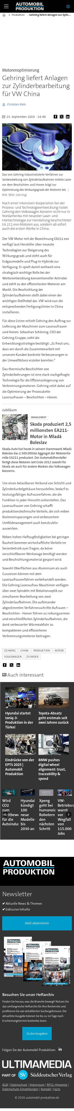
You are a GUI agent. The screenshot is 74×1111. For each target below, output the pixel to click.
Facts (56, 1089)
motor (59, 650)
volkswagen (13, 656)
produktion (41, 650)
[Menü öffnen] (6, 6)
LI (61, 1049)
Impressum (37, 1085)
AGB (5, 1085)
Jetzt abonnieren (37, 923)
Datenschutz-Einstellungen (20, 1089)
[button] (5, 815)
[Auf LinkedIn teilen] (68, 117)
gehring (10, 650)
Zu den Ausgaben (37, 1033)
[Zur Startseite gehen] (29, 6)
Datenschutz (18, 1085)
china (24, 650)
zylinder (32, 656)
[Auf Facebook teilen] (56, 117)
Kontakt (46, 1089)
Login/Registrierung (69, 6)
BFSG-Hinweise (57, 1085)
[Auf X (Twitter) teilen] (62, 117)
